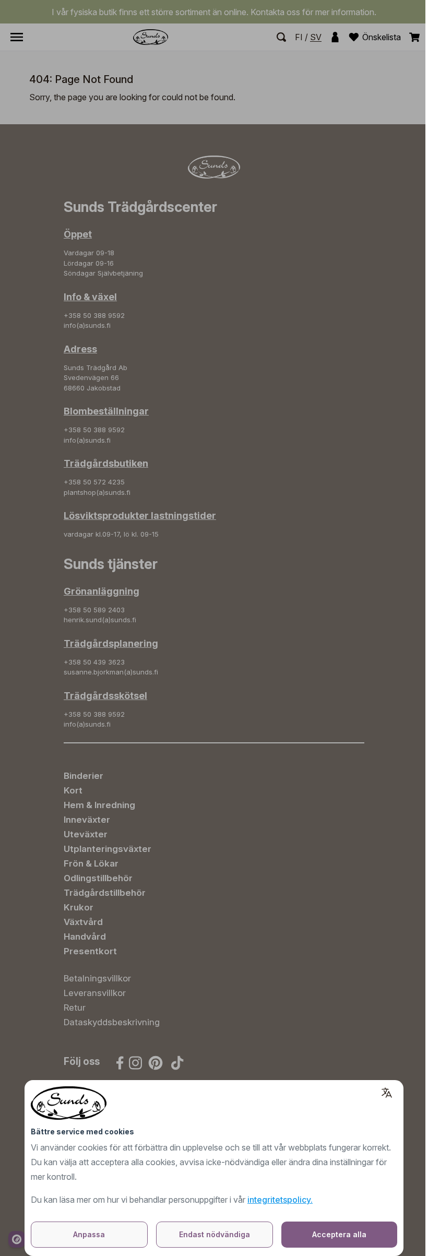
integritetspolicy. (280, 1199)
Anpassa (89, 1234)
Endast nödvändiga (214, 1234)
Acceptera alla (339, 1234)
